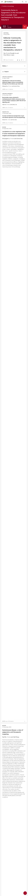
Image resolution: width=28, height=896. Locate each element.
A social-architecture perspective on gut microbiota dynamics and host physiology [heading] (13, 116)
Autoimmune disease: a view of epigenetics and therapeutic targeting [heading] (12, 732)
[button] (25, 27)
